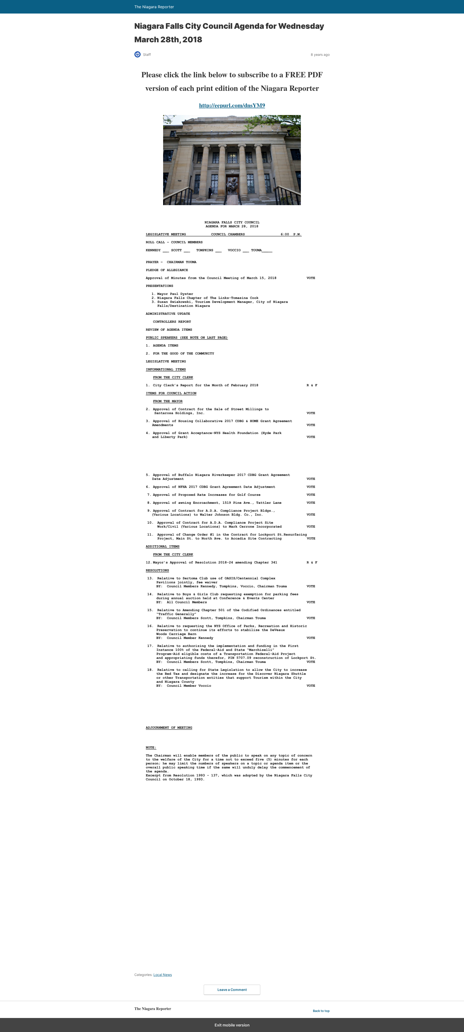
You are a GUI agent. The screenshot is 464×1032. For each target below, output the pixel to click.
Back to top (321, 1011)
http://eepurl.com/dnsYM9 (232, 105)
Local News (162, 975)
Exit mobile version (232, 1025)
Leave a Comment (232, 990)
